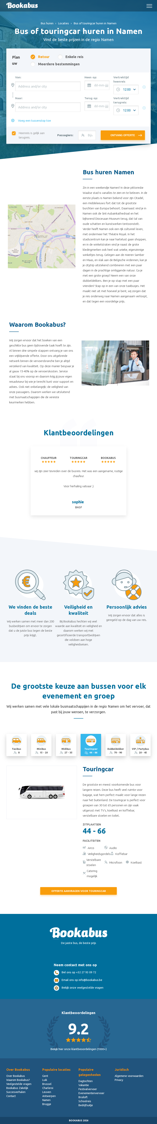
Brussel (47, 1084)
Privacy (119, 1079)
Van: (18, 77)
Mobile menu (149, 4)
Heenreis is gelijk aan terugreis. (32, 135)
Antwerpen (49, 1096)
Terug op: (91, 98)
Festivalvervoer (87, 1089)
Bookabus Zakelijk (17, 1088)
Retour (43, 57)
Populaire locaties (56, 1069)
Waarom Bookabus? (18, 1079)
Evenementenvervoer (91, 1093)
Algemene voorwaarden (129, 1075)
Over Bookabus (18, 1069)
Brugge (46, 1104)
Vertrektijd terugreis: (121, 100)
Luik (44, 1079)
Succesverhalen (15, 1092)
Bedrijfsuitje (85, 1105)
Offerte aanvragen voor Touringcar (78, 891)
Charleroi (47, 1088)
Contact (11, 1096)
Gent (45, 1075)
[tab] (16, 745)
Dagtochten (85, 1081)
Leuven (46, 1092)
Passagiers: (65, 135)
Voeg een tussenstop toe (34, 120)
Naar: (19, 98)
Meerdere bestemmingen (59, 64)
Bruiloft (82, 1097)
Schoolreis (84, 1101)
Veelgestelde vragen (18, 1084)
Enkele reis (74, 57)
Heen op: (90, 77)
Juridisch (122, 1069)
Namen (46, 1100)
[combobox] (48, 86)
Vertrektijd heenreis (121, 79)
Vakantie (83, 1085)
